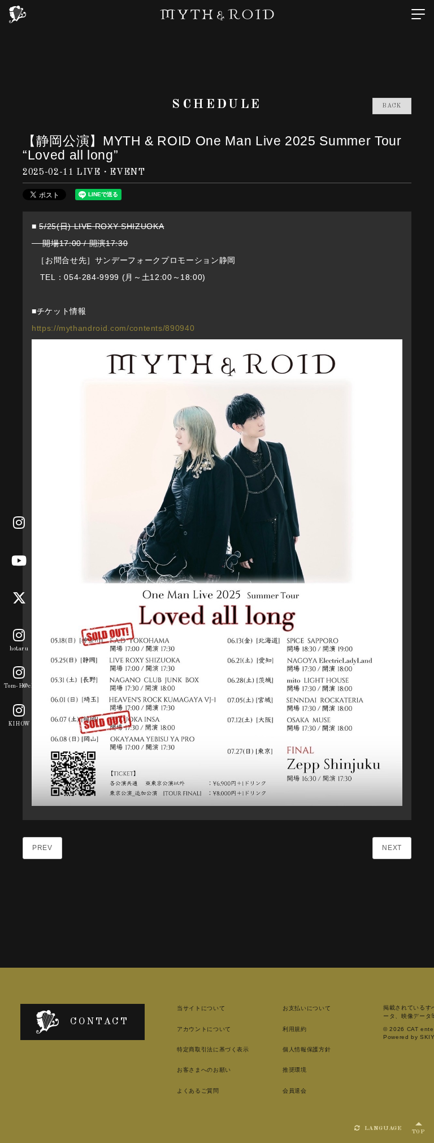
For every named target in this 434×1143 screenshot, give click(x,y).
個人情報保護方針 (307, 1049)
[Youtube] (19, 561)
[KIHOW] (19, 711)
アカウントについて (204, 1029)
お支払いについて (307, 1008)
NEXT (392, 848)
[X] (19, 598)
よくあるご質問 (198, 1091)
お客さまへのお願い (204, 1070)
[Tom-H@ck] (19, 673)
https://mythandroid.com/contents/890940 (113, 328)
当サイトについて (201, 1008)
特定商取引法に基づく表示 (213, 1049)
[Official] (19, 523)
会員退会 (295, 1091)
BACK (392, 106)
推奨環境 (295, 1070)
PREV (42, 848)
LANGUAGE (382, 1128)
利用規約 (295, 1029)
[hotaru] (19, 635)
